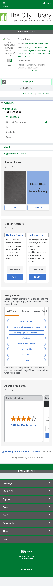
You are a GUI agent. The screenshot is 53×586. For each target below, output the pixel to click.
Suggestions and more (15, 153)
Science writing (26, 349)
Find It (15, 207)
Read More (15, 269)
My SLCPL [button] (8, 491)
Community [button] (8, 523)
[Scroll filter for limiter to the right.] (46, 311)
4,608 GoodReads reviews (23, 425)
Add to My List (26, 88)
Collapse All (43, 94)
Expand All (28, 94)
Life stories (26, 338)
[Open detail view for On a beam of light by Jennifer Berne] (15, 187)
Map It (7, 147)
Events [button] (6, 507)
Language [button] (7, 483)
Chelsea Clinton (15, 235)
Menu (5, 6)
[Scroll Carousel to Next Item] (12, 167)
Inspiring (27, 360)
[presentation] (15, 187)
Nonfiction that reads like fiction (26, 327)
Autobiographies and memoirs (27, 332)
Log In (48, 3)
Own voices (27, 355)
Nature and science (26, 343)
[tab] (12, 311)
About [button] (6, 531)
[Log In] (44, 3)
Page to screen (26, 321)
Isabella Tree (36, 235)
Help (5, 539)
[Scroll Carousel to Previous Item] (5, 167)
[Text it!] (45, 122)
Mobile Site (26, 569)
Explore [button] (6, 499)
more (35, 71)
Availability (9, 103)
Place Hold (28, 82)
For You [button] (6, 515)
